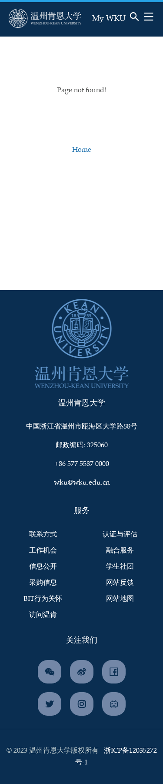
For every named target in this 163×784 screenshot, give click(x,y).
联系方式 (43, 534)
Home (81, 150)
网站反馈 (120, 582)
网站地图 (120, 599)
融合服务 (120, 550)
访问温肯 (43, 615)
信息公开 (43, 566)
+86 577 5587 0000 (81, 464)
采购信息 (43, 582)
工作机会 (43, 550)
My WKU (109, 18)
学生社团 (120, 566)
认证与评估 (120, 534)
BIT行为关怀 (42, 599)
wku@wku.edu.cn (82, 482)
